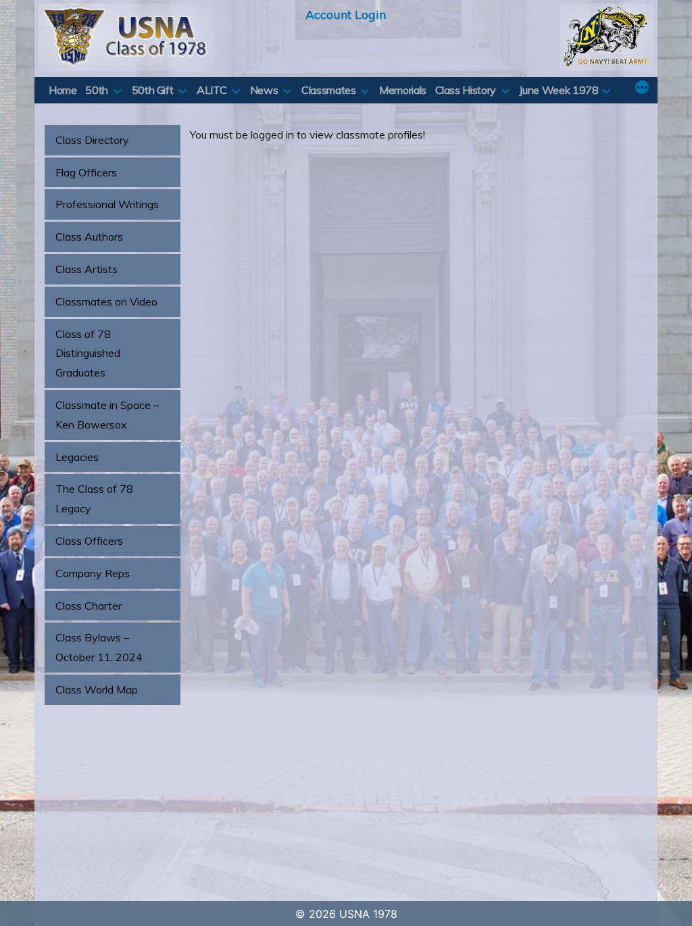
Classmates (328, 90)
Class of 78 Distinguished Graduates (87, 353)
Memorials (402, 90)
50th (96, 90)
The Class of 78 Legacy (94, 498)
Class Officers (89, 540)
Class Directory (92, 140)
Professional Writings (107, 204)
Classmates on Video (106, 301)
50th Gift (153, 90)
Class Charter (88, 605)
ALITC (211, 90)
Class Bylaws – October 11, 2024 (99, 647)
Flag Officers (86, 172)
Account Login (345, 14)
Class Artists (86, 269)
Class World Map (96, 689)
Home (63, 90)
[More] (642, 88)
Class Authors (89, 236)
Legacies (77, 457)
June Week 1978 (558, 90)
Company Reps (92, 573)
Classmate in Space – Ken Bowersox (107, 414)
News (264, 90)
